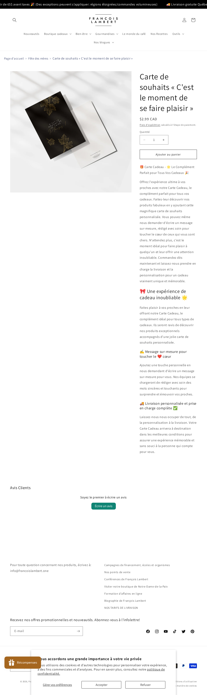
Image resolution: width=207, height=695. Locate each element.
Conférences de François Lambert (126, 579)
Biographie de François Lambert (125, 600)
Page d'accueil (14, 58)
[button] (14, 20)
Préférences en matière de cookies (179, 685)
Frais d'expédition (150, 124)
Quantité (145, 132)
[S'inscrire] (78, 631)
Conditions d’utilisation (184, 681)
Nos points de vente (117, 572)
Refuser (145, 685)
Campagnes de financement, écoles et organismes (137, 565)
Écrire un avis (103, 506)
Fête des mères (38, 58)
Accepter (101, 685)
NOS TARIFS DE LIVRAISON (121, 608)
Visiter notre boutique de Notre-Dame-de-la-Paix (136, 586)
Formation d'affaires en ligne (123, 593)
